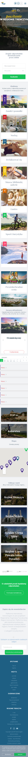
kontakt (14, 717)
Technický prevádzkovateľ (14, 736)
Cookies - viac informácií (14, 738)
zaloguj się (18, 3)
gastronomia (14, 683)
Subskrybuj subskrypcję (14, 652)
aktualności (14, 697)
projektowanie (14, 721)
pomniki (14, 676)
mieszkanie (14, 680)
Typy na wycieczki (14, 700)
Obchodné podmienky (14, 741)
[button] (22, 471)
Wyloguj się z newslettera (14, 724)
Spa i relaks (14, 687)
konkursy (14, 704)
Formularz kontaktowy (14, 593)
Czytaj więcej (14, 352)
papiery (14, 719)
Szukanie (14, 77)
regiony (14, 668)
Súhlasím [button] (20, 754)
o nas (14, 712)
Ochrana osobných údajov (14, 743)
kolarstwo (14, 702)
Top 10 (14, 665)
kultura (14, 678)
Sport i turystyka (14, 685)
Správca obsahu (14, 734)
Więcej (3, 367)
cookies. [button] (18, 750)
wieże (14, 689)
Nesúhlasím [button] (8, 754)
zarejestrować (15, 3)
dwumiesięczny (14, 715)
